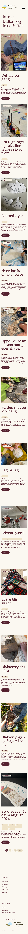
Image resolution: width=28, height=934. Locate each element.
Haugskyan (12, 824)
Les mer (5, 98)
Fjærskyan (4, 417)
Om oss (4, 907)
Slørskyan (4, 159)
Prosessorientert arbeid (8, 912)
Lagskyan (4, 85)
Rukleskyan (4, 354)
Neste (20, 850)
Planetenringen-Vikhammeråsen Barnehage (11, 538)
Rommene (5, 910)
